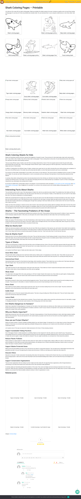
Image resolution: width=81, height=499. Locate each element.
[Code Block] (35, 458)
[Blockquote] (33, 458)
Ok (68, 496)
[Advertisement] (31, 27)
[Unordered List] (31, 458)
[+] (40, 457)
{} (38, 457)
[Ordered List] (30, 458)
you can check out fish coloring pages (62, 183)
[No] (79, 497)
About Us (78, 1)
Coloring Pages (13, 433)
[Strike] (28, 458)
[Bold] (22, 458)
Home (66, 1)
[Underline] (26, 458)
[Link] (37, 458)
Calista (32, 474)
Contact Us (72, 1)
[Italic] (24, 458)
